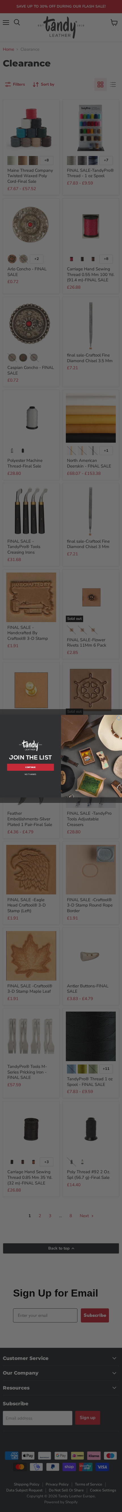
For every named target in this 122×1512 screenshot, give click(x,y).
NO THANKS (30, 774)
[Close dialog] (119, 718)
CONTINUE (30, 767)
